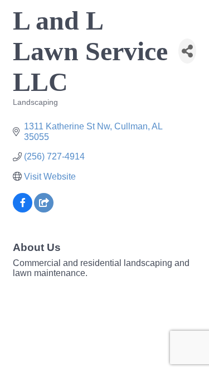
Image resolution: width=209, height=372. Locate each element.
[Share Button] (187, 51)
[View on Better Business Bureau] (44, 209)
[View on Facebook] (22, 209)
